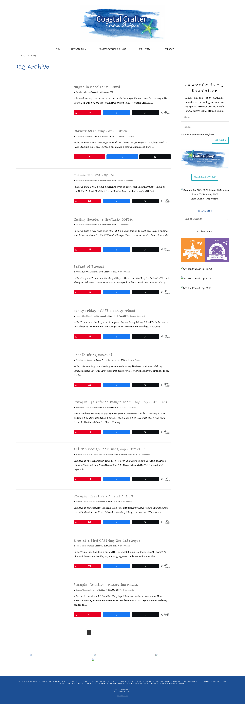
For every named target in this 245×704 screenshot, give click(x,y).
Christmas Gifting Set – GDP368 (100, 131)
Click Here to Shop (204, 176)
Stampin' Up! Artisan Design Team (89, 454)
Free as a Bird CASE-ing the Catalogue (107, 541)
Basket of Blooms (89, 267)
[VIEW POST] (42, 102)
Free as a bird (81, 546)
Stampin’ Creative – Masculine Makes (106, 585)
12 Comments (130, 407)
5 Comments (128, 590)
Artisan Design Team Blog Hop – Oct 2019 (109, 449)
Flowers (79, 136)
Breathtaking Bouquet (93, 355)
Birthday (79, 92)
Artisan (79, 272)
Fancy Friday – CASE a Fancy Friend (104, 311)
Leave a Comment (126, 136)
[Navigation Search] (187, 48)
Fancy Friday (80, 316)
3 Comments (125, 272)
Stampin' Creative (83, 502)
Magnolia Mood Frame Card (97, 87)
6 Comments (144, 454)
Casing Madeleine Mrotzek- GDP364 (103, 219)
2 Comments (123, 225)
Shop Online (212, 198)
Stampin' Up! (91, 316)
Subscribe (220, 139)
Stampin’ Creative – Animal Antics (103, 496)
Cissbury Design (122, 692)
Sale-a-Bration (81, 407)
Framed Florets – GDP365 (94, 175)
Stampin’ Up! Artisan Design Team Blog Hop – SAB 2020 (120, 402)
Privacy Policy (122, 696)
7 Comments (128, 502)
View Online (197, 198)
